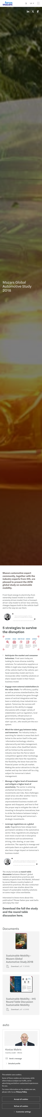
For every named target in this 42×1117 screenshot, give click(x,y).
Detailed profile (14, 1063)
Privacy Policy (21, 1092)
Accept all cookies (21, 1099)
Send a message (15, 1058)
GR (31, 3)
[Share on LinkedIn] (28, 11)
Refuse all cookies (21, 1106)
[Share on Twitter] (32, 11)
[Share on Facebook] (37, 11)
